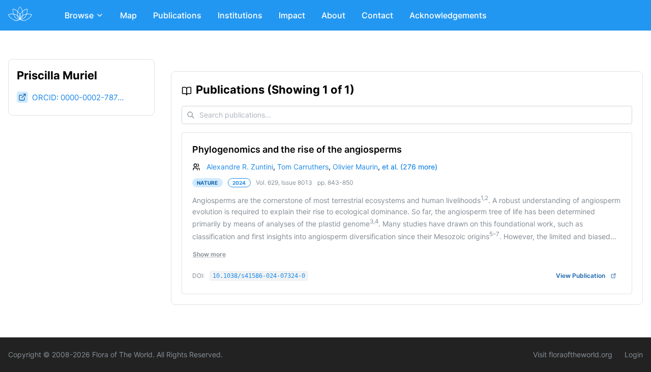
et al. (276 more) (409, 166)
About (333, 15)
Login (634, 354)
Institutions (240, 15)
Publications (177, 15)
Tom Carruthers (303, 166)
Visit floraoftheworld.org (572, 354)
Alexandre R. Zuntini (239, 166)
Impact (292, 15)
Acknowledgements (448, 15)
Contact (377, 15)
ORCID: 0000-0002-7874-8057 (78, 97)
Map (128, 15)
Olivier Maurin (355, 166)
